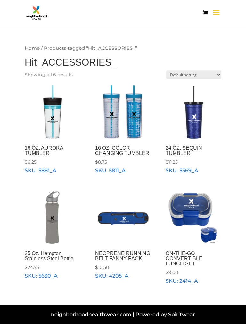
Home (32, 48)
